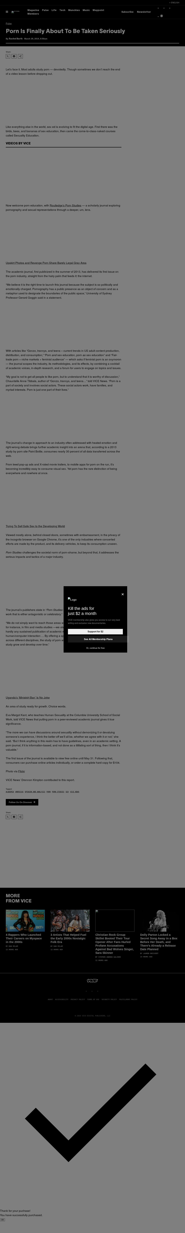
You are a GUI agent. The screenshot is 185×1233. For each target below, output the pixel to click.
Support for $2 (95, 631)
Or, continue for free (95, 648)
